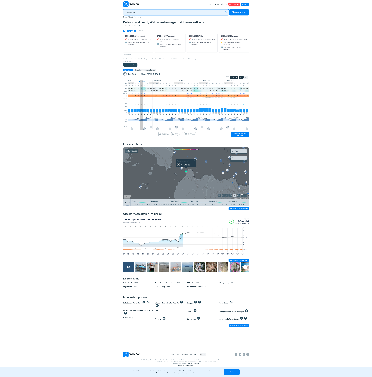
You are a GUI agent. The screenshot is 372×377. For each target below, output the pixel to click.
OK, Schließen (232, 372)
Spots (131, 17)
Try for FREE (235, 4)
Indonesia (138, 17)
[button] (140, 26)
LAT (126, 121)
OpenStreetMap (238, 198)
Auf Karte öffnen (240, 12)
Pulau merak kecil (150, 74)
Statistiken (138, 70)
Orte (217, 4)
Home (125, 17)
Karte (211, 4)
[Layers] (219, 195)
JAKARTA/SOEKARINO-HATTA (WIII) (142, 219)
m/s (134, 74)
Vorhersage (128, 70)
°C (126, 95)
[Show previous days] (129, 203)
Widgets (224, 4)
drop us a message (193, 363)
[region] (186, 173)
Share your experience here (239, 325)
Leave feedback (132, 65)
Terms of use (189, 365)
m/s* (125, 91)
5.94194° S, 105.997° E (130, 25)
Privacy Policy (182, 365)
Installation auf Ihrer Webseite (240, 134)
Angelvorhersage (150, 70)
